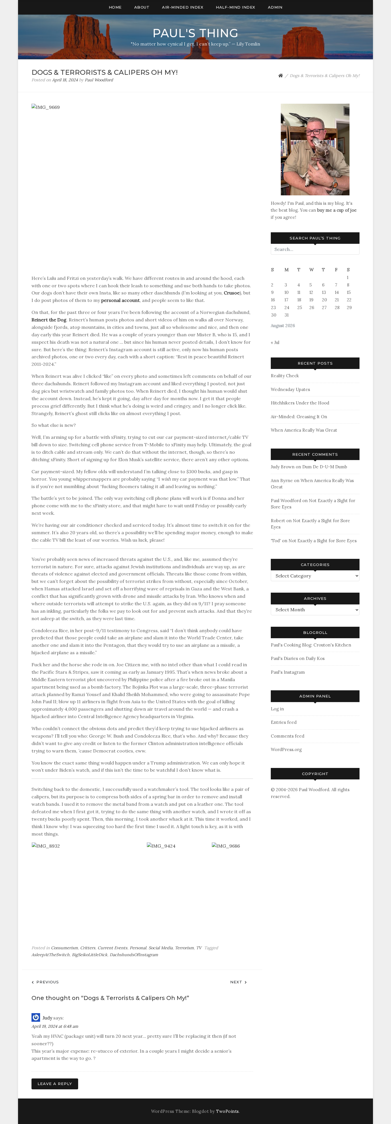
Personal (138, 947)
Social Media (161, 947)
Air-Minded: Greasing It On (299, 416)
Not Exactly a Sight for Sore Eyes (323, 540)
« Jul (275, 342)
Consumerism (64, 947)
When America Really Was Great (304, 430)
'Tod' (276, 540)
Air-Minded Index (182, 7)
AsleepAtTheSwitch (50, 954)
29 (349, 307)
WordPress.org (286, 749)
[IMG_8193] (315, 149)
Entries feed (284, 722)
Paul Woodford (99, 79)
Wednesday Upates (290, 389)
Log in (277, 709)
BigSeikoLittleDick (89, 954)
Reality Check (285, 375)
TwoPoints (227, 1111)
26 (311, 307)
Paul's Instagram (288, 672)
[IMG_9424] (179, 885)
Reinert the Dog (48, 320)
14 (337, 292)
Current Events (112, 947)
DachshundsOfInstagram (134, 954)
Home (115, 7)
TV (198, 947)
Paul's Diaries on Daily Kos (298, 658)
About (142, 7)
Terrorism (184, 947)
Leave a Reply (54, 1083)
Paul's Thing (195, 33)
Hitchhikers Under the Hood (300, 403)
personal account (120, 300)
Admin (275, 7)
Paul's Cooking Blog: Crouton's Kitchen (311, 645)
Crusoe (232, 293)
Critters (87, 947)
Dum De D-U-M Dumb (324, 466)
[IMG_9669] (142, 187)
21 (337, 299)
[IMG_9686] (244, 885)
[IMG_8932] (89, 885)
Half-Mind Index (235, 7)
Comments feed (287, 736)
